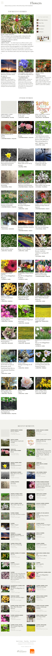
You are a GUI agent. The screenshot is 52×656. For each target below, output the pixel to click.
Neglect (38, 74)
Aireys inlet (5, 43)
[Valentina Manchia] (43, 37)
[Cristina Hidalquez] (38, 38)
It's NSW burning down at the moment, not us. (25, 75)
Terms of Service (33, 641)
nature (2, 34)
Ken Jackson (41, 29)
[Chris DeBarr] (41, 40)
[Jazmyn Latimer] (43, 38)
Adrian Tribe (41, 23)
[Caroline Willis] (42, 38)
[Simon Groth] (46, 40)
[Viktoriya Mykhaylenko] (48, 38)
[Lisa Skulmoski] (38, 37)
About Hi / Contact (19, 641)
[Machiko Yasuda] (47, 38)
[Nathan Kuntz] (48, 37)
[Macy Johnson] (44, 40)
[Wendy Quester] (45, 38)
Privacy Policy (26, 641)
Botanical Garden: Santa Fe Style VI (8, 75)
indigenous (11, 34)
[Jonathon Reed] (47, 37)
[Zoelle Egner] (45, 37)
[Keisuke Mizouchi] (42, 37)
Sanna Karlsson (41, 26)
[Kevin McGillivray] (40, 37)
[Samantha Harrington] (40, 38)
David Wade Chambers (6, 41)
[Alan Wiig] (42, 40)
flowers (6, 34)
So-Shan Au (40, 31)
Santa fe (3, 79)
